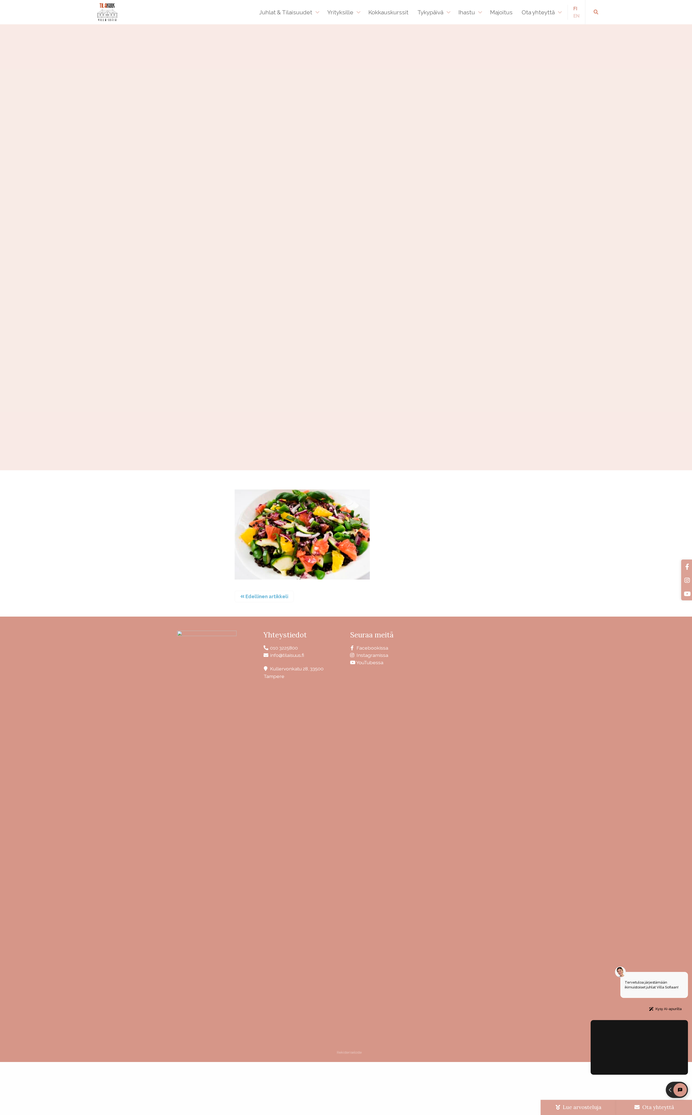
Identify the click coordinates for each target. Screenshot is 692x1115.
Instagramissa (372, 655)
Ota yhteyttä (538, 12)
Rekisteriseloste (349, 1052)
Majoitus (501, 12)
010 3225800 (284, 648)
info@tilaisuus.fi (287, 655)
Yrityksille (340, 12)
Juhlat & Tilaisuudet (285, 12)
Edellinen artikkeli (266, 596)
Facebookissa (372, 648)
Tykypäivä (430, 12)
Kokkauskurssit (388, 12)
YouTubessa (369, 662)
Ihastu (466, 12)
